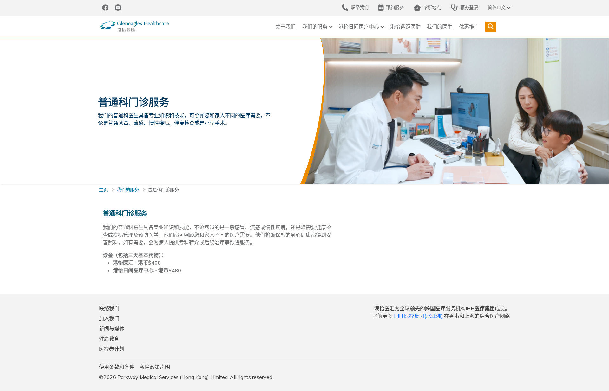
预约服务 (395, 7)
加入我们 (109, 318)
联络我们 (109, 308)
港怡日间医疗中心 (358, 26)
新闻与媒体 (111, 328)
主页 (103, 190)
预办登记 (469, 7)
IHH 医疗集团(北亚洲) (418, 316)
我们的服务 (315, 26)
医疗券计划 (111, 349)
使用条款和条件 (116, 367)
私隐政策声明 (155, 367)
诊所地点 (432, 7)
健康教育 (109, 339)
